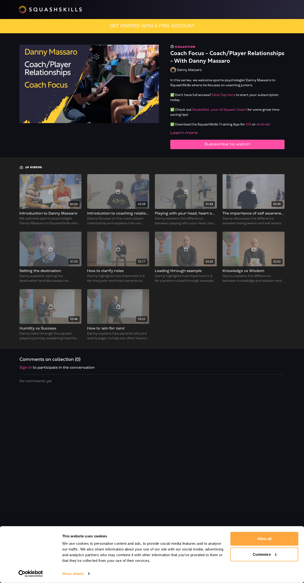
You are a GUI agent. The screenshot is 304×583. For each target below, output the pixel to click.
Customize (262, 554)
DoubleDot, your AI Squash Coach (219, 110)
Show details (73, 574)
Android (263, 124)
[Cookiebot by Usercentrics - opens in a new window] (31, 573)
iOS (248, 124)
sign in (25, 368)
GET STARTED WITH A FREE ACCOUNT (152, 26)
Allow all (264, 539)
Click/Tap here (223, 95)
